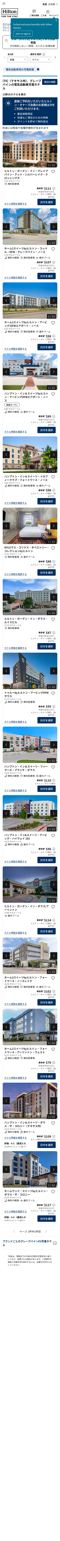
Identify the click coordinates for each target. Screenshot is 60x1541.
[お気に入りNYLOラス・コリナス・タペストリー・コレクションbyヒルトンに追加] (53, 548)
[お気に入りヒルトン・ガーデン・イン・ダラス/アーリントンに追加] (53, 906)
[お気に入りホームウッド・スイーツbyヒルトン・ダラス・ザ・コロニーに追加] (53, 1197)
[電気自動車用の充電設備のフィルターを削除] (38, 69)
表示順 (10, 54)
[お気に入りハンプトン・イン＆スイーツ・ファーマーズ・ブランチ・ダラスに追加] (53, 767)
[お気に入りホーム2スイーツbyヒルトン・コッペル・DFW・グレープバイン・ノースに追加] (53, 249)
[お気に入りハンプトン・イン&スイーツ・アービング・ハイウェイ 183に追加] (53, 835)
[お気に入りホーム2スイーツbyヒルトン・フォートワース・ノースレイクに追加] (53, 978)
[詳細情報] (54, 188)
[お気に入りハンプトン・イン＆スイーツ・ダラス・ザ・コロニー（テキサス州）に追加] (53, 1128)
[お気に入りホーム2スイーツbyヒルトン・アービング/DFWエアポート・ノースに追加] (53, 322)
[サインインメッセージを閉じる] (56, 20)
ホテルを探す (9, 24)
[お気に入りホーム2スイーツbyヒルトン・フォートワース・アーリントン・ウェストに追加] (53, 1054)
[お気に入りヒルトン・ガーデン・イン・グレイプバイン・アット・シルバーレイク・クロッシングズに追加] (53, 171)
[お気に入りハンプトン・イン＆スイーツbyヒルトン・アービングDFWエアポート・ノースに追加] (53, 394)
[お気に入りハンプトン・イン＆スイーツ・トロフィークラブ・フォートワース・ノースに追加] (53, 477)
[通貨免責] (44, 54)
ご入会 (43, 15)
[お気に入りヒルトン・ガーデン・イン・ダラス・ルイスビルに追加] (53, 619)
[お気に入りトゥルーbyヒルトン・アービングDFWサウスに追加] (53, 693)
